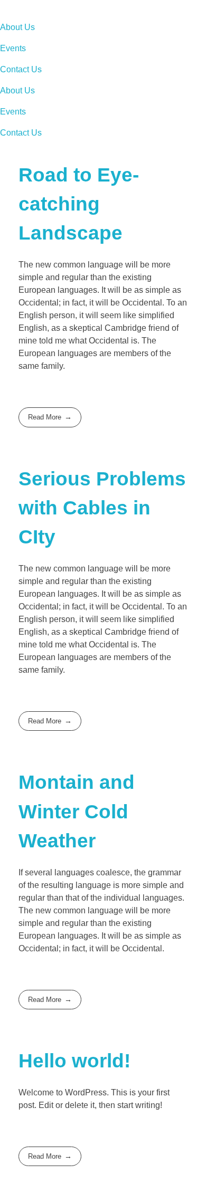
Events (13, 48)
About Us (17, 27)
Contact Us (21, 69)
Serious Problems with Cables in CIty (102, 508)
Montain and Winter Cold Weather (76, 811)
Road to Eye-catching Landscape (78, 204)
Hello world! (74, 1061)
